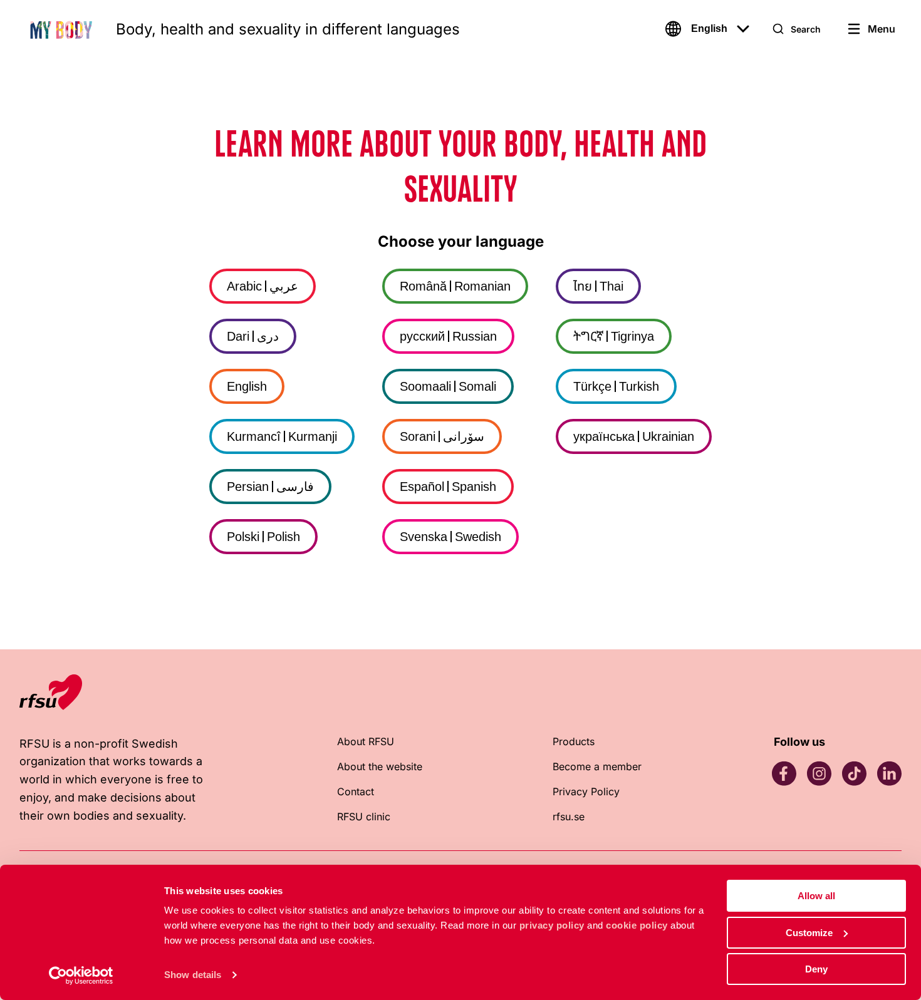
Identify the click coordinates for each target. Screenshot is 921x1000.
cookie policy (637, 925)
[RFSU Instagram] (818, 773)
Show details (192, 974)
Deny (816, 969)
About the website (379, 766)
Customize (809, 932)
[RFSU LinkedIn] (889, 773)
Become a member (597, 766)
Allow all (816, 895)
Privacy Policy (586, 791)
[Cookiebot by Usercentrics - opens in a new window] (81, 975)
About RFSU (365, 741)
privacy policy (552, 925)
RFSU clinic (363, 816)
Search (806, 29)
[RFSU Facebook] (783, 773)
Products (574, 741)
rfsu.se (569, 816)
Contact (355, 791)
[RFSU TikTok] (853, 773)
